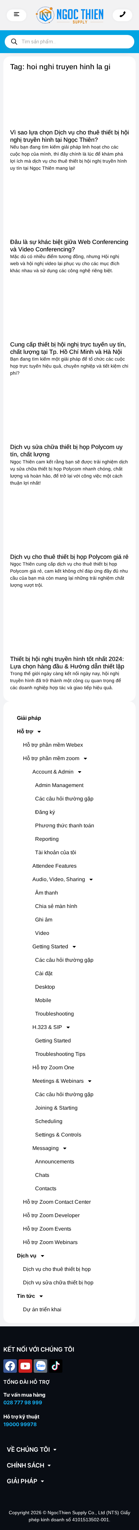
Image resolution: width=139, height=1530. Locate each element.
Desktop (45, 987)
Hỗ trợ (25, 731)
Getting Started (50, 946)
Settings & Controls (58, 1135)
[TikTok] (55, 1366)
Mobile (43, 1000)
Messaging (45, 1148)
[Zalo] (40, 1366)
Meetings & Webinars (58, 1081)
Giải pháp (29, 718)
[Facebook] (10, 1366)
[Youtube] (25, 1366)
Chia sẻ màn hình (56, 906)
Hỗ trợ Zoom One (53, 1067)
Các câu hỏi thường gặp (64, 798)
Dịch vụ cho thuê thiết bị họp (57, 1269)
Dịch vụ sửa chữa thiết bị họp (58, 1282)
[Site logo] (69, 15)
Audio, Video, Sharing (58, 879)
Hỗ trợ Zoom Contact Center (57, 1202)
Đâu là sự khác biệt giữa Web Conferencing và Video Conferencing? (69, 246)
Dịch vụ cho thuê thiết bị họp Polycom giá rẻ (69, 556)
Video (42, 933)
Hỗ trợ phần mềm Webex (53, 745)
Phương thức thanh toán (64, 825)
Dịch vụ (26, 1255)
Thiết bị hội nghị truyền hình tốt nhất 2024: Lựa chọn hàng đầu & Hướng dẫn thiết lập (67, 663)
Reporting (47, 839)
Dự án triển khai (42, 1309)
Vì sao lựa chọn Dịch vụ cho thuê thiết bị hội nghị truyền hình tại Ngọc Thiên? (69, 136)
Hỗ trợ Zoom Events (47, 1229)
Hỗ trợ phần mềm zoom (51, 758)
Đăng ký (45, 812)
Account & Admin (53, 772)
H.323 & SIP (47, 1027)
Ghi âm (43, 919)
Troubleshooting (54, 1014)
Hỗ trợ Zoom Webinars (50, 1242)
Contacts (45, 1188)
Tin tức (26, 1296)
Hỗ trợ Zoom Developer (51, 1215)
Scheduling (48, 1121)
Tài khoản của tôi (55, 852)
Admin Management (59, 785)
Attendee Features (54, 866)
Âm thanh (46, 893)
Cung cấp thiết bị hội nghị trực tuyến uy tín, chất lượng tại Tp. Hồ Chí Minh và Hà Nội (68, 348)
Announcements (54, 1161)
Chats (42, 1175)
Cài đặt (43, 973)
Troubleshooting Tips (60, 1054)
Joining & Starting (56, 1108)
